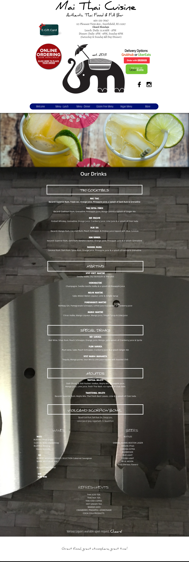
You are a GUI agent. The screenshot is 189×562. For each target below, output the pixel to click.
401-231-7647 (100, 20)
